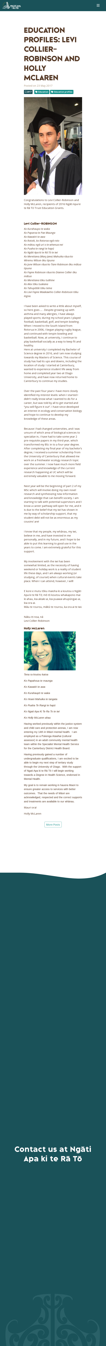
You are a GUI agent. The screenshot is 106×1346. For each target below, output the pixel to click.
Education (43, 92)
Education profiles (63, 92)
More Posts (53, 824)
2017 (29, 92)
